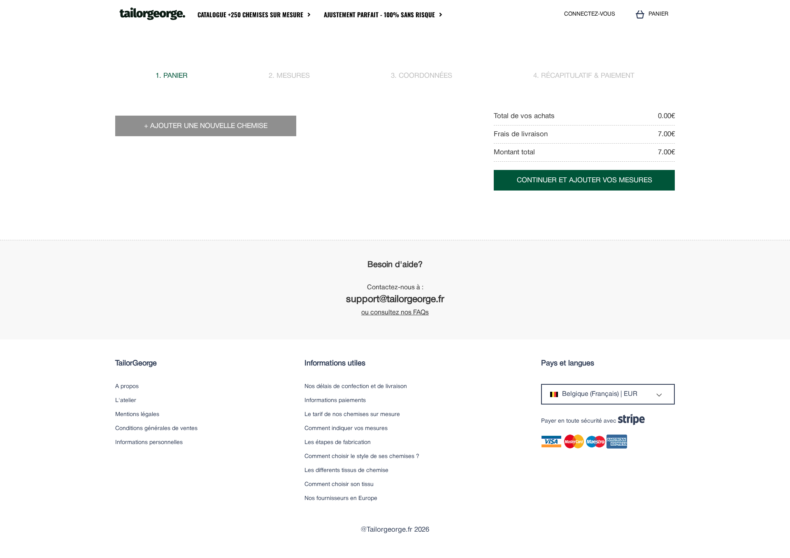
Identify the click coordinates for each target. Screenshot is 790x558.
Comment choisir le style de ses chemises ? (361, 456)
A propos (127, 386)
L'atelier (125, 400)
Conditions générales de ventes (156, 428)
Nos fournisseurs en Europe (340, 498)
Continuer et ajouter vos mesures (584, 180)
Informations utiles (334, 363)
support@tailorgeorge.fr (395, 299)
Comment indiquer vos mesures (346, 428)
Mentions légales (137, 414)
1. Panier (172, 76)
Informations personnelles (149, 442)
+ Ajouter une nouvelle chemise (205, 126)
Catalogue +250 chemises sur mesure (250, 15)
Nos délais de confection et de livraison (355, 386)
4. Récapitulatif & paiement (583, 76)
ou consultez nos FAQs (395, 313)
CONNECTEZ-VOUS (589, 14)
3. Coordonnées (421, 76)
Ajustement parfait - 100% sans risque (379, 15)
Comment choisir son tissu (339, 484)
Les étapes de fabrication (337, 442)
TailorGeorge (136, 363)
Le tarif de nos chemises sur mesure (352, 414)
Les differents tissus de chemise (346, 470)
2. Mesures (289, 76)
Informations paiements (335, 400)
